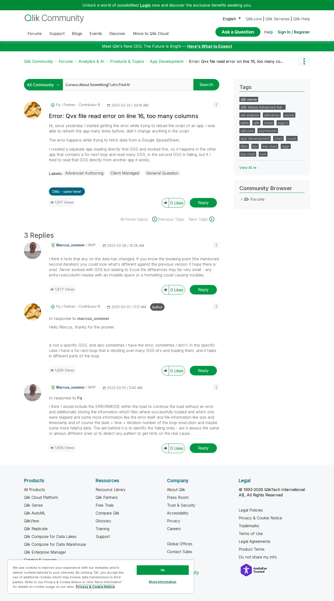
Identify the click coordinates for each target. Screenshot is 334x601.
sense (289, 115)
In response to (79, 318)
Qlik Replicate (36, 528)
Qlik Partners (107, 497)
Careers (174, 528)
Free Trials (105, 505)
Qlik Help (301, 18)
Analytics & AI (91, 61)
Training (102, 528)
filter (244, 146)
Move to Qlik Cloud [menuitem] (150, 33)
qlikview (247, 131)
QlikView (31, 520)
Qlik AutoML (34, 513)
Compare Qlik (107, 513)
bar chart (248, 154)
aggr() (283, 123)
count (291, 138)
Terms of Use (251, 533)
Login (145, 5)
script (268, 123)
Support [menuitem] (57, 33)
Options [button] (304, 61)
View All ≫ (248, 167)
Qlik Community (38, 61)
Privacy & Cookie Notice (260, 517)
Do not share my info (258, 557)
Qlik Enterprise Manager (45, 552)
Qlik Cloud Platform (41, 497)
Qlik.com (254, 18)
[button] (216, 104)
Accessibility (178, 513)
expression (268, 131)
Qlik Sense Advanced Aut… (262, 107)
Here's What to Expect (209, 46)
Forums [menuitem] (35, 33)
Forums (66, 61)
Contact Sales (179, 551)
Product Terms (252, 549)
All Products (34, 489)
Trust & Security (181, 505)
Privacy (173, 520)
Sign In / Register (294, 32)
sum (263, 154)
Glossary (103, 520)
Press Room (178, 497)
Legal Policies (251, 510)
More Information (162, 582)
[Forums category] (241, 199)
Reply (203, 202)
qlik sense (249, 99)
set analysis (250, 115)
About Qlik (176, 489)
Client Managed (125, 173)
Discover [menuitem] (117, 33)
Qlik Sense (33, 505)
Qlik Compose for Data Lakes (50, 536)
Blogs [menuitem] (77, 33)
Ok (162, 570)
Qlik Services (277, 18)
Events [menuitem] (95, 33)
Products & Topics (127, 61)
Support (103, 536)
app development (255, 138)
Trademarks (249, 525)
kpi (255, 146)
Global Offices (179, 543)
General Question (162, 173)
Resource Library (111, 489)
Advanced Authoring (84, 173)
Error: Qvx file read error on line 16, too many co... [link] (236, 61)
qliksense (271, 115)
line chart (269, 146)
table (245, 123)
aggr (285, 146)
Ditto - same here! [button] (67, 191)
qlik (256, 123)
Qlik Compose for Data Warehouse (55, 544)
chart (278, 138)
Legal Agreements (254, 541)
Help (268, 32)
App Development (166, 61)
